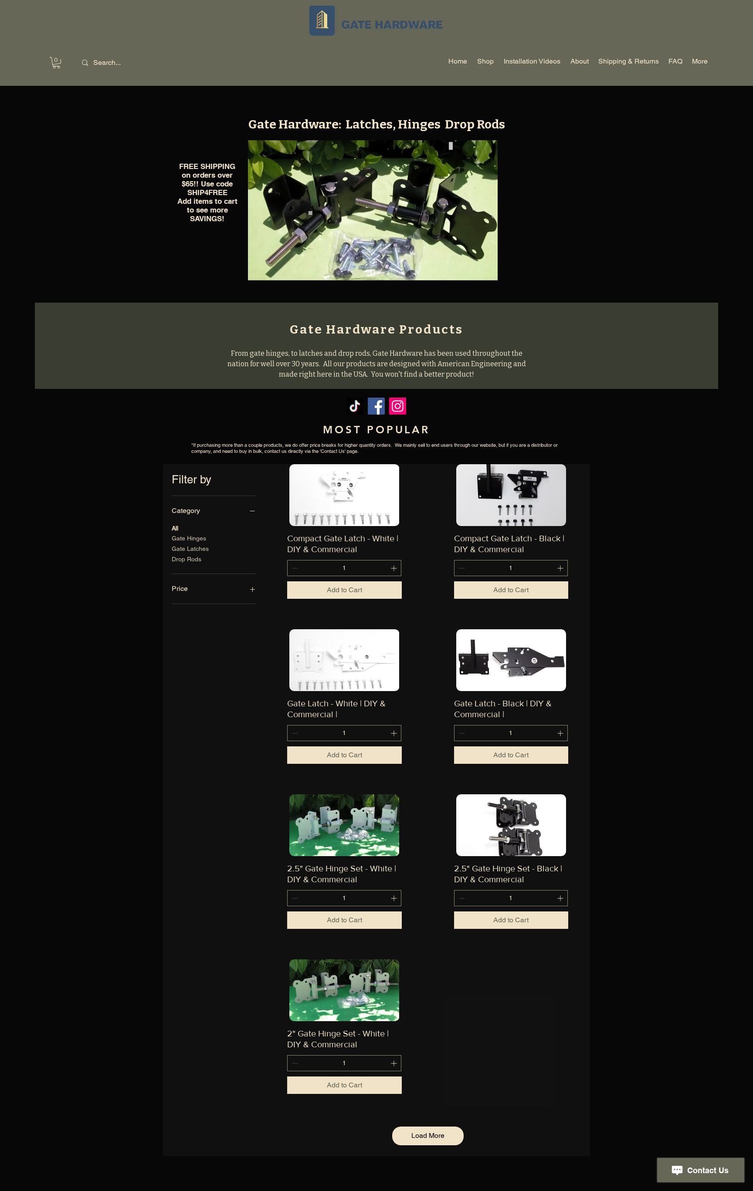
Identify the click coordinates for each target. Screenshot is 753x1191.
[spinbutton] (344, 568)
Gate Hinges (189, 538)
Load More (427, 1135)
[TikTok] (354, 406)
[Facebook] (376, 406)
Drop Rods (186, 559)
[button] (56, 62)
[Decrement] (293, 568)
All (175, 528)
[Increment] (394, 568)
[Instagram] (397, 406)
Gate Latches (190, 548)
